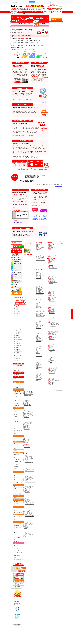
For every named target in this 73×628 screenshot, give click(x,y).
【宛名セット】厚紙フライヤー (53, 282)
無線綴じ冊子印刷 (38, 303)
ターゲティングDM (16, 370)
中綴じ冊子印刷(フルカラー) (28, 404)
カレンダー (18, 430)
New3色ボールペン (27, 501)
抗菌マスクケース (26, 428)
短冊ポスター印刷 (51, 309)
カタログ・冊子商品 (38, 299)
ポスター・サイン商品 (52, 297)
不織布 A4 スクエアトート (28, 455)
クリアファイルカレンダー (52, 334)
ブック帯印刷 (37, 305)
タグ (14, 530)
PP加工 (39, 361)
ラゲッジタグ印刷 (38, 350)
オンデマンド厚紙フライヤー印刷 (28, 415)
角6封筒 (51, 358)
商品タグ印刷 (37, 349)
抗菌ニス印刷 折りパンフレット (40, 288)
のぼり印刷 (18, 335)
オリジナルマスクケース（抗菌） (29, 515)
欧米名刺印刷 (37, 339)
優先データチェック (38, 373)
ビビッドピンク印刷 (19, 339)
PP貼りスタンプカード (39, 367)
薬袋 (24, 535)
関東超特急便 (37, 267)
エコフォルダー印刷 (52, 373)
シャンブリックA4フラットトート (29, 458)
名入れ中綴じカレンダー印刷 (40, 257)
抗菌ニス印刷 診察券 (39, 287)
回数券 (15, 448)
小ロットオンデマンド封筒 (52, 361)
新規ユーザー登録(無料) (48, 2)
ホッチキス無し (27, 401)
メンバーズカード (38, 353)
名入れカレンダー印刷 (38, 255)
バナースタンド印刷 (52, 313)
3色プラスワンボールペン (28, 500)
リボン (15, 479)
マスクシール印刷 (51, 344)
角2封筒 (51, 355)
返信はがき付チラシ (17, 403)
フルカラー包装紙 (16, 405)
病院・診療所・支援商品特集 (18, 559)
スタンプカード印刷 (38, 346)
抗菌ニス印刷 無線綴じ (39, 289)
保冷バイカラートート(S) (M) (29, 462)
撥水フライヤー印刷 (38, 277)
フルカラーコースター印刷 (27, 423)
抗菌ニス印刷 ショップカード (40, 293)
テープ (15, 477)
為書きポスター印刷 (52, 311)
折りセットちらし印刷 (38, 274)
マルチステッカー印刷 (52, 256)
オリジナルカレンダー (27, 491)
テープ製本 (26, 402)
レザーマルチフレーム (28, 522)
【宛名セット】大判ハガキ (52, 280)
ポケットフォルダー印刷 (52, 369)
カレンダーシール (26, 439)
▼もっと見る (16, 360)
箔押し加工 (37, 368)
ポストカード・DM (16, 459)
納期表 (18, 586)
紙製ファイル (51, 383)
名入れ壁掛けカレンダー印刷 (40, 256)
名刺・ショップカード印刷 (52, 267)
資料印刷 (29, 399)
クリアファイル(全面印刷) (27, 395)
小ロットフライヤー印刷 (27, 413)
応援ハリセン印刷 (18, 324)
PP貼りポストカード (39, 363)
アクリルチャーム (26, 446)
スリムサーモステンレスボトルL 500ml (29, 471)
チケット (15, 446)
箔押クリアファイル (27, 490)
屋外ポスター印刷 (51, 312)
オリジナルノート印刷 (38, 326)
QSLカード (15, 450)
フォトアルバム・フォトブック (18, 426)
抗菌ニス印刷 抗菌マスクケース (40, 286)
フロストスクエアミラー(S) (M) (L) (29, 486)
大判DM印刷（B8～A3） (52, 281)
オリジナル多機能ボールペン (28, 499)
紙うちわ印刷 (37, 245)
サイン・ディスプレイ (17, 490)
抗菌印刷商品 (37, 282)
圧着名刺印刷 (37, 336)
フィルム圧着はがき (17, 464)
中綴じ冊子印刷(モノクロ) (27, 405)
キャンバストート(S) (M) (28, 457)
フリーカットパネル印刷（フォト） (54, 254)
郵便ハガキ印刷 (26, 426)
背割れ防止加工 (38, 376)
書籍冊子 (15, 433)
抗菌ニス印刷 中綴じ (39, 290)
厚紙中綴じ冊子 (38, 322)
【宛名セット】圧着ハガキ (52, 277)
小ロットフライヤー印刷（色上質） (29, 414)
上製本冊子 (15, 414)
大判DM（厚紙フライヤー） (18, 393)
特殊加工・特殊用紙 (17, 537)
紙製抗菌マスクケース (28, 514)
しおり (50, 249)
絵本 (14, 428)
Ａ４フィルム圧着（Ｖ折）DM (53, 292)
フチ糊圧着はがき (16, 466)
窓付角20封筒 (52, 360)
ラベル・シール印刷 (52, 343)
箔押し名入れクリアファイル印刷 (28, 394)
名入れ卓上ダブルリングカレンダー (54, 330)
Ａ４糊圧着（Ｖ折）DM (52, 293)
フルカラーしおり (51, 384)
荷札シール (25, 438)
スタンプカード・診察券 (17, 445)
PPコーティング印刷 (38, 348)
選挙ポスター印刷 (51, 310)
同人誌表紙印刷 (51, 377)
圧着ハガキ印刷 (51, 275)
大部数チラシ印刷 (38, 271)
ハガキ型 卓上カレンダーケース (54, 323)
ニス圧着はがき (16, 468)
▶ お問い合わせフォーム (17, 222)
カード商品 (41, 334)
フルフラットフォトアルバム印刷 (40, 301)
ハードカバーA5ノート (28, 509)
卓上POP (15, 488)
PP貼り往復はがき (38, 365)
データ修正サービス (38, 374)
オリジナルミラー (26, 484)
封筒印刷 (52, 350)
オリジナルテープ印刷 (52, 347)
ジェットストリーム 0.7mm (28, 476)
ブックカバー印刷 (38, 304)
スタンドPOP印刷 (51, 308)
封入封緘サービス (38, 375)
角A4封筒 (51, 357)
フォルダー (15, 437)
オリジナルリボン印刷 (52, 348)
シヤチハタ (18, 311)
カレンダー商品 (51, 317)
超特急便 (15, 378)
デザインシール (51, 346)
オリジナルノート (27, 497)
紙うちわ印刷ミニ (38, 246)
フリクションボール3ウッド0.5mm (29, 504)
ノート (15, 419)
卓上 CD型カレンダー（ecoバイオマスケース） (54, 327)
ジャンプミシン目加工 (38, 360)
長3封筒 (51, 362)
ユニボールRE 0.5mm (28, 479)
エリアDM (15, 368)
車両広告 (15, 400)
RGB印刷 (17, 341)
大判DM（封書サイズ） (52, 295)
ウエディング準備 (51, 378)
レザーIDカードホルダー (28, 521)
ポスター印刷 (51, 298)
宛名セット (15, 457)
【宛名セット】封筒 (52, 349)
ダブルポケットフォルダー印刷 (53, 368)
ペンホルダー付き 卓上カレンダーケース (54, 325)
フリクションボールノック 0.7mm (29, 502)
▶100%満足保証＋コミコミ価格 (55, 5)
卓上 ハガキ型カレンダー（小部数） (54, 331)
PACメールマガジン (18, 574)
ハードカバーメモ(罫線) (28, 510)
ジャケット (15, 532)
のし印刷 (15, 534)
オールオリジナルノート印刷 (39, 325)
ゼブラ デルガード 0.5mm (28, 524)
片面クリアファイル (27, 489)
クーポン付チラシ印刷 (38, 278)
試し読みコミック (18, 345)
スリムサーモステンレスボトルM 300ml (29, 470)
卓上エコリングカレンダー (19, 356)
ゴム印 (50, 338)
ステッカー (15, 475)
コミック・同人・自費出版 (18, 552)
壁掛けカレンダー (27, 492)
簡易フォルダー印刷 (52, 372)
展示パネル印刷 (26, 410)
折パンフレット (16, 421)
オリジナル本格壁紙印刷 (19, 330)
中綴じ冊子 (15, 409)
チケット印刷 (37, 347)
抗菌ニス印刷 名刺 (38, 292)
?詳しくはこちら (44, 102)
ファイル (15, 439)
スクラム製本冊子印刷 (40, 320)
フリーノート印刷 (38, 327)
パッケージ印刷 (18, 343)
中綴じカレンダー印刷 (52, 321)
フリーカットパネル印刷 (52, 306)
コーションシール (26, 440)
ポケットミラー (27, 485)
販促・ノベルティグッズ (39, 377)
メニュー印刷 (18, 358)
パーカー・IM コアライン (28, 533)
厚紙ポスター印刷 (51, 299)
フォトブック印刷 (38, 302)
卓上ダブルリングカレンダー (19, 353)
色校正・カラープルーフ (39, 356)
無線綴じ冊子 (16, 411)
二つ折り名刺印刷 (26, 417)
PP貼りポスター (38, 362)
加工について (16, 539)
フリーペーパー (16, 423)
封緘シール (25, 437)
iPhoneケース (26, 526)
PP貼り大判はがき (38, 364)
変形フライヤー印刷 (38, 273)
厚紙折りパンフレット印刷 (52, 382)
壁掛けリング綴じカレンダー (19, 350)
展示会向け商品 (16, 548)
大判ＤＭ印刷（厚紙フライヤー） (40, 275)
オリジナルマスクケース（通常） (29, 516)
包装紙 (17, 347)
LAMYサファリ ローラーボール (29, 481)
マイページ (41, 2)
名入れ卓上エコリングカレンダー (40, 260)
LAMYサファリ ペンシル (28, 474)
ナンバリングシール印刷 (19, 316)
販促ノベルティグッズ (17, 374)
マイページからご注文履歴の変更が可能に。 (18, 580)
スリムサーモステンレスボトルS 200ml (29, 468)
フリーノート (27, 498)
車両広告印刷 (51, 300)
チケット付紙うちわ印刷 (39, 243)
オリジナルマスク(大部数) (28, 513)
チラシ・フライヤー (17, 391)
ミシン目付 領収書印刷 (27, 427)
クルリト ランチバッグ (28, 460)
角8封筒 (51, 359)
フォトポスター (16, 503)
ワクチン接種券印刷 (26, 429)
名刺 (14, 443)
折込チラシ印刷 (38, 272)
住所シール (25, 441)
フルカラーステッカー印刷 (52, 255)
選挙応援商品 (16, 545)
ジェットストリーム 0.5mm (28, 477)
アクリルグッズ (18, 309)
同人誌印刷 (15, 416)
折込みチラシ (16, 396)
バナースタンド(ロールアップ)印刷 (28, 412)
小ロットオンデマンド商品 (28, 391)
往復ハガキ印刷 (51, 283)
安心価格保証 (14, 49)
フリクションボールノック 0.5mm (29, 503)
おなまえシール (51, 345)
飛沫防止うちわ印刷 (38, 248)
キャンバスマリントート (28, 461)
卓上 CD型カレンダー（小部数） (53, 332)
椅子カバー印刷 (18, 314)
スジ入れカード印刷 (38, 341)
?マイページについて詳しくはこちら (42, 215)
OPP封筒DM (50, 294)
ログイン (37, 2)
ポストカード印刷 (51, 244)
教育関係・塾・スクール (17, 555)
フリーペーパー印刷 (40, 313)
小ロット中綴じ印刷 (38, 328)
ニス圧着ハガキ (51, 278)
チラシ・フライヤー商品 (39, 269)
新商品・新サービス (18, 297)
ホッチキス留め (27, 400)
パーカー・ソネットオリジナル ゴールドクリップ (30, 482)
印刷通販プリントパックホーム (15, 13)
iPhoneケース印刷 (51, 379)
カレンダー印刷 (38, 249)
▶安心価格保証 (52, 4)
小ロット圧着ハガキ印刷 (52, 276)
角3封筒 (51, 356)
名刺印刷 (37, 335)
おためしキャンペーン (17, 380)
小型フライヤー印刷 (38, 276)
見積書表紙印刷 (26, 403)
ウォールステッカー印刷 (19, 333)
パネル (15, 486)
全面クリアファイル (27, 488)
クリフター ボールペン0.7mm (29, 478)
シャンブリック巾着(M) (28, 459)
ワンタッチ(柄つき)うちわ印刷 (40, 247)
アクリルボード (26, 445)
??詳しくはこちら (58, 186)
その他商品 (50, 336)
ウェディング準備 (16, 550)
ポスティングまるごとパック (18, 365)
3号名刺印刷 (39, 340)
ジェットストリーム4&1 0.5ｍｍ (29, 534)
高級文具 (25, 528)
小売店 (15, 557)
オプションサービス (17, 541)
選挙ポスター (16, 519)
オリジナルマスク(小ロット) (28, 512)
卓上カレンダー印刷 (52, 322)
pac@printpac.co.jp (23, 99)
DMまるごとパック (16, 454)
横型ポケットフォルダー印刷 (53, 367)
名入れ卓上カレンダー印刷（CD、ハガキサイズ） (39, 259)
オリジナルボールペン (27, 475)
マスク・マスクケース (27, 511)
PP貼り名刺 (37, 366)
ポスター (15, 398)
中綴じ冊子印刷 (39, 314)
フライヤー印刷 (51, 243)
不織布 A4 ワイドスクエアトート (29, 456)
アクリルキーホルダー (27, 447)
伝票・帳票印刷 (18, 327)
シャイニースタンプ (19, 306)
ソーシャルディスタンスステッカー (54, 380)
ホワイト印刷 (18, 337)
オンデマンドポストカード (39, 338)
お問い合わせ (32, 2)
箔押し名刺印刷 (38, 337)
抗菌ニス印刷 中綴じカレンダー (40, 291)
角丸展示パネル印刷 (52, 305)
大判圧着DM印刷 (51, 279)
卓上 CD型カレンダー (53, 326)
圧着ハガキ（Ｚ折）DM (52, 291)
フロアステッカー (26, 442)
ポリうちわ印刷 (38, 244)
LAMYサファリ (27, 480)
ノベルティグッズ (26, 453)
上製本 (50, 381)
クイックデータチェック (39, 372)
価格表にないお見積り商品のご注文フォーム (18, 583)
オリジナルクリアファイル (27, 487)
